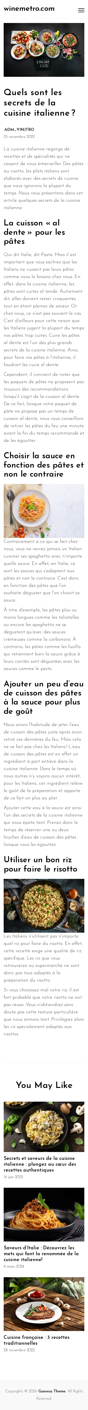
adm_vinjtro (19, 130)
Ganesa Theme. (52, 1391)
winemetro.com (29, 9)
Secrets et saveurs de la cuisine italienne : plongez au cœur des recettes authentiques (40, 1164)
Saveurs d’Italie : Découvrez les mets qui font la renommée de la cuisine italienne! (41, 1254)
